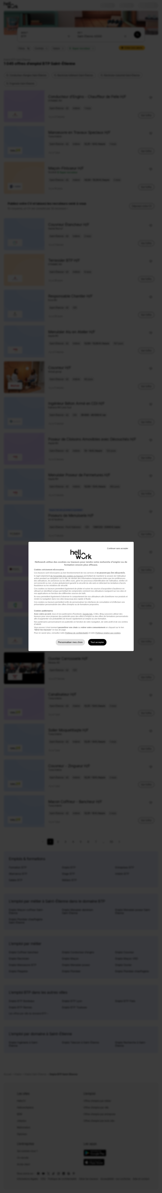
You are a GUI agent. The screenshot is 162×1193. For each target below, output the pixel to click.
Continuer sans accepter (117, 548)
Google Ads (88, 614)
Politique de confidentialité (76, 633)
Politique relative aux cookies (108, 633)
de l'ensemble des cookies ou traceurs (66, 576)
